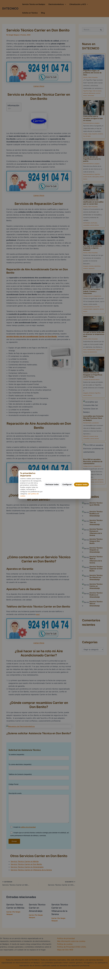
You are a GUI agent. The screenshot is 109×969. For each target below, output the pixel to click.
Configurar (67, 484)
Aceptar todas (81, 484)
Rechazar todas (52, 484)
